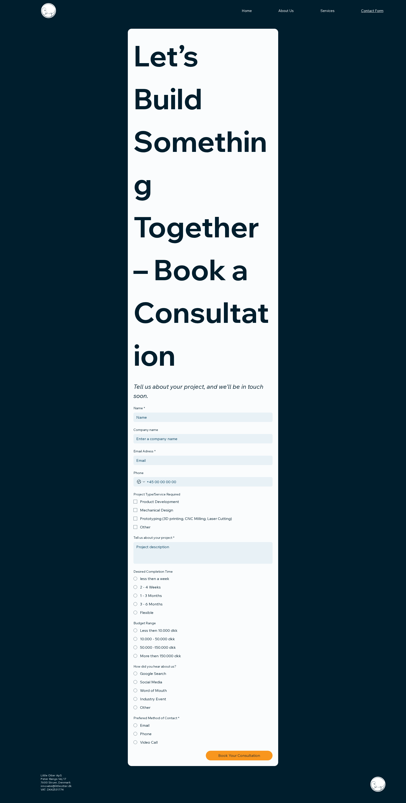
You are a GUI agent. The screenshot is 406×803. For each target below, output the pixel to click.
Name (139, 408)
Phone (138, 473)
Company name (145, 430)
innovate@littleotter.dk (56, 786)
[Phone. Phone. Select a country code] (141, 482)
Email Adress (144, 451)
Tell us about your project (153, 537)
